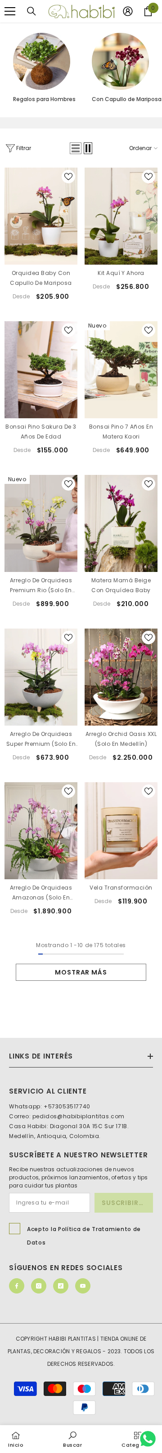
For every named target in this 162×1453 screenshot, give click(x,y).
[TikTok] (60, 1286)
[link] (72, 1439)
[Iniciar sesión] (128, 11)
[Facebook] (16, 1286)
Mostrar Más (81, 972)
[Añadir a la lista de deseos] (68, 176)
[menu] (9, 11)
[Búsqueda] (31, 11)
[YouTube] (82, 1286)
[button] (75, 148)
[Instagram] (38, 1286)
